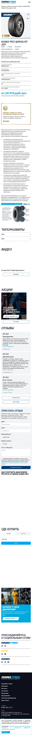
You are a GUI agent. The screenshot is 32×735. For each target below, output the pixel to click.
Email (3, 428)
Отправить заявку (10, 618)
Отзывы (10, 46)
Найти (16, 543)
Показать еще (16, 397)
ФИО (3, 421)
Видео (3, 46)
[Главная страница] (8, 2)
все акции (16, 321)
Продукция (4, 693)
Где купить (18, 46)
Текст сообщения (6, 447)
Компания (4, 686)
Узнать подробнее (8, 346)
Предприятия (5, 695)
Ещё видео (16, 274)
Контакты (4, 688)
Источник (6, 121)
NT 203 (6, 334)
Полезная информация (8, 698)
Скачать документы (7, 49)
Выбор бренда (6, 434)
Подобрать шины (6, 684)
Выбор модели (6, 441)
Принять (5, 732)
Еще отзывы (16, 401)
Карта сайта (5, 700)
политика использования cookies (19, 726)
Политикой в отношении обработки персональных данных (14, 463)
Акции (17, 49)
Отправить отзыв (15, 467)
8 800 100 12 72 (6, 707)
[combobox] (16, 437)
